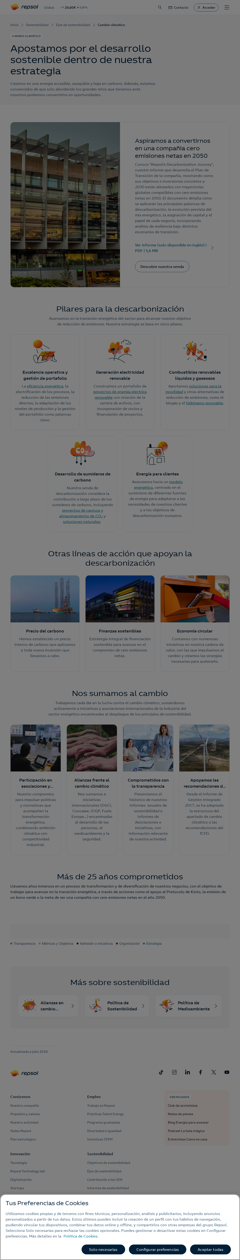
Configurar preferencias (157, 1249)
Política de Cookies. (81, 1236)
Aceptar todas (210, 1249)
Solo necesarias (103, 1249)
